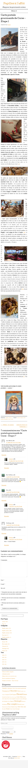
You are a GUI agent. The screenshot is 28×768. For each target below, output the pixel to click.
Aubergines (9, 688)
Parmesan (23, 701)
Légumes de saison (19, 698)
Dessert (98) (4, 641)
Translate (11, 733)
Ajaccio (18, 417)
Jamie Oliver (7, 698)
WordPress (19, 756)
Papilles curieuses (9, 417)
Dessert (20, 693)
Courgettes (7, 694)
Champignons (5, 691)
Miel (3, 701)
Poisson (19, 704)
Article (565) (5, 621)
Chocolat (13, 690)
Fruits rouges (14, 697)
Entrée (25, 694)
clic (24, 232)
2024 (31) (4, 659)
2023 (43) (4, 662)
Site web (3, 588)
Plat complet (12, 704)
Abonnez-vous (7, 727)
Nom (2, 580)
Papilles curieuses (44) (7, 633)
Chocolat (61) (5, 646)
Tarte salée (23, 707)
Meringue (25, 698)
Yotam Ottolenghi (16, 709)
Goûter (18, 697)
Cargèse (21, 417)
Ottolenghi (17, 701)
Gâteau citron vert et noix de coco (9, 676)
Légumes (14, 698)
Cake (13, 688)
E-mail (3, 584)
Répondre (4, 455)
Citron (18, 691)
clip (23, 289)
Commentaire (4, 560)
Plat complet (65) (6, 644)
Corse (9, 419)
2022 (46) (4, 664)
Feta (6, 697)
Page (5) (4, 624)
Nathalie (9, 24)
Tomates (8, 709)
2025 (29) (4, 657)
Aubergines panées (6, 674)
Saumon (13, 706)
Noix (9, 701)
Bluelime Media (17, 758)
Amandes (4, 688)
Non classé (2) (5, 635)
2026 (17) (4, 655)
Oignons (12, 701)
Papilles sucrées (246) (6, 630)
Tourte (11, 708)
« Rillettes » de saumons (7, 424)
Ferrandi (3, 697)
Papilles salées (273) (6, 628)
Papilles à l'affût (14, 4)
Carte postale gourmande (20, 688)
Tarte (19, 707)
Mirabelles (6, 701)
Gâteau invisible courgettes (8, 671)
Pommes (22, 704)
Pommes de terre (5, 706)
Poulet (9, 706)
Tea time (4, 709)
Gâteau (22, 697)
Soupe (16, 706)
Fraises (8, 697)
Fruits (11, 697)
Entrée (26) (4, 650)
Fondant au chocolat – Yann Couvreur (10, 680)
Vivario (11, 419)
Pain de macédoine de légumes (8, 678)
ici (18, 164)
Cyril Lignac (13, 694)
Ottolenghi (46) (5, 648)
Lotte (10, 698)
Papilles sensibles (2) (6, 637)
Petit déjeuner (4, 704)
